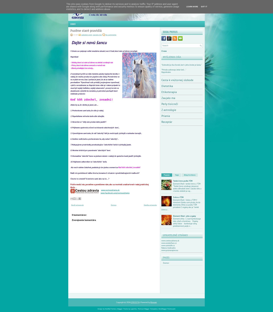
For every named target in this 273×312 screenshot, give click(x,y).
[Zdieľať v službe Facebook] (79, 198)
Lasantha (133, 309)
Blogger (153, 302)
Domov (73, 24)
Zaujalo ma (168, 98)
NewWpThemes (110, 309)
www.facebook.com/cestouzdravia (115, 193)
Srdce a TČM (178, 197)
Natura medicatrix (168, 248)
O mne (164, 51)
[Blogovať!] (74, 198)
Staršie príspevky (150, 205)
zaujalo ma (97, 35)
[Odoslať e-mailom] (71, 198)
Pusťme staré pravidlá (86, 30)
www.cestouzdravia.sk (110, 190)
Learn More (192, 7)
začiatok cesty (86, 35)
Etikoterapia (169, 92)
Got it (204, 7)
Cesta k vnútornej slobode (177, 80)
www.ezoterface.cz (169, 243)
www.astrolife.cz (168, 245)
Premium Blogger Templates (147, 309)
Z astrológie (168, 110)
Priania (165, 116)
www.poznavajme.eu (169, 250)
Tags (177, 175)
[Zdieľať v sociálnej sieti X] (77, 198)
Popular (167, 175)
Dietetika (167, 86)
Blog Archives (190, 175)
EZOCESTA (135, 302)
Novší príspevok (77, 205)
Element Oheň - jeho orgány (184, 216)
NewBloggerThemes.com (167, 309)
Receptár (166, 122)
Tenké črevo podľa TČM (183, 181)
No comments (110, 35)
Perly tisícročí (169, 104)
